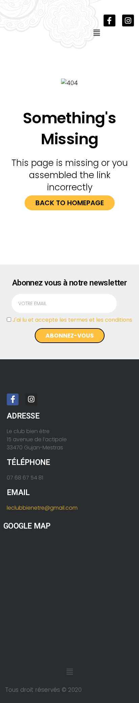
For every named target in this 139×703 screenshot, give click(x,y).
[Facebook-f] (109, 20)
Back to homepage (69, 203)
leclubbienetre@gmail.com (42, 508)
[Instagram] (128, 20)
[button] (96, 32)
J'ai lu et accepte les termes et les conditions (72, 320)
